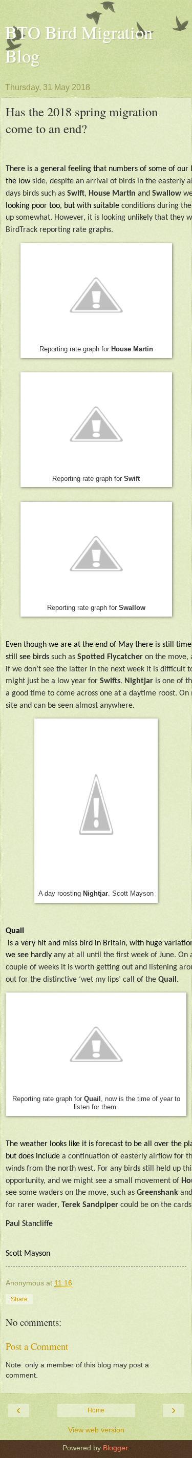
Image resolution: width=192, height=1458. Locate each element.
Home (96, 1410)
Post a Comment (37, 1346)
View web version (96, 1430)
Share (19, 1299)
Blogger (115, 1448)
